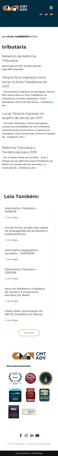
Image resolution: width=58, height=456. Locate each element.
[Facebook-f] (21, 435)
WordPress (37, 453)
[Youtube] (37, 435)
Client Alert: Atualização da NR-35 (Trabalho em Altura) (23, 312)
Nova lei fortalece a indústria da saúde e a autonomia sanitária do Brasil (25, 292)
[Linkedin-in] (32, 435)
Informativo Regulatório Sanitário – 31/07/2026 (21, 252)
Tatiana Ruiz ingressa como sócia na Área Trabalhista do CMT (24, 81)
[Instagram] (26, 435)
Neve (18, 453)
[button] (51, 8)
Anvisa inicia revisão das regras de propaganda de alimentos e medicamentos (26, 231)
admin (10, 36)
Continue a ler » (16, 137)
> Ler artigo (11, 217)
